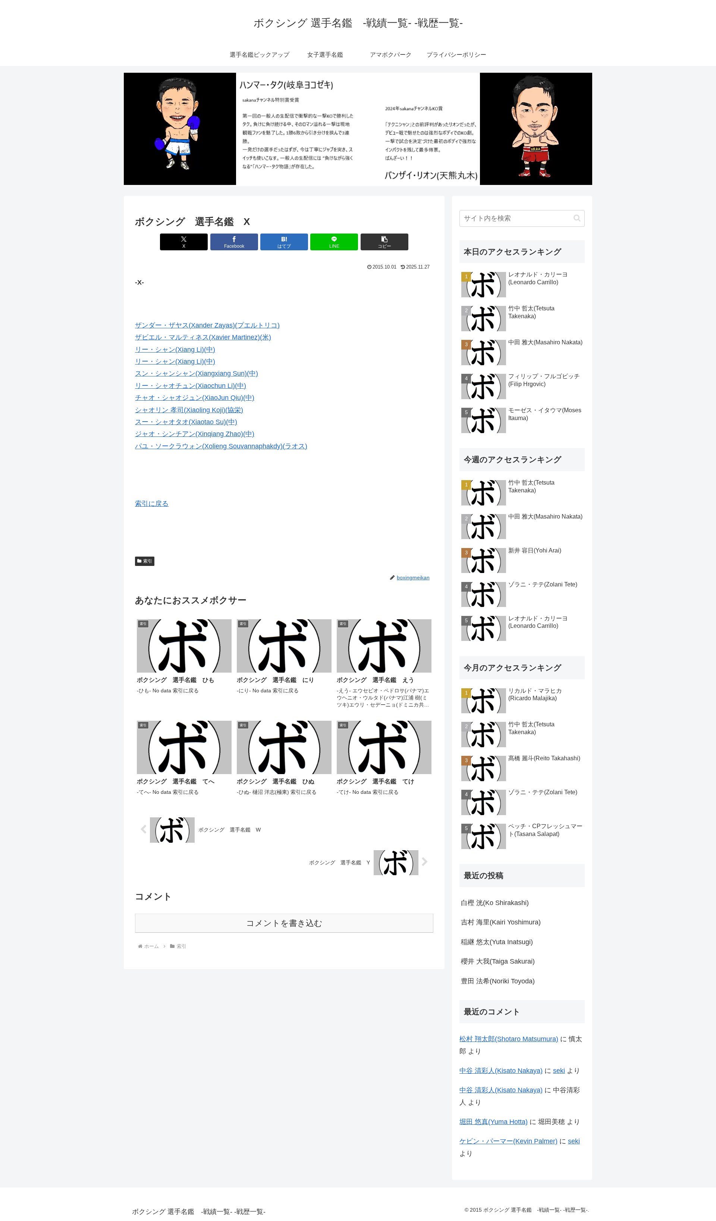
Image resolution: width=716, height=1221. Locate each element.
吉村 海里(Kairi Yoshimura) (501, 922)
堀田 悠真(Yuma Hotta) (493, 1121)
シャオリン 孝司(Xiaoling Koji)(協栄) (189, 410)
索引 (147, 561)
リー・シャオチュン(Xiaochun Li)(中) (190, 385)
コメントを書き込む (284, 923)
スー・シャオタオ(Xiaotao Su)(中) (186, 422)
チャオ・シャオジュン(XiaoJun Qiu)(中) (194, 397)
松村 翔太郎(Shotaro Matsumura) (508, 1039)
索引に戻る (152, 503)
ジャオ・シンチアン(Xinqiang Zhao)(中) (194, 434)
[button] (384, 242)
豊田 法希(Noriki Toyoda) (498, 981)
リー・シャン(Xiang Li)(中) (175, 349)
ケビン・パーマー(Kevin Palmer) (508, 1141)
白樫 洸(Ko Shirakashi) (495, 903)
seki (559, 1070)
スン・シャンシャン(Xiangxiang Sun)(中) (196, 373)
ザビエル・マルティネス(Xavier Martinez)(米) (203, 337)
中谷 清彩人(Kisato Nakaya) (501, 1070)
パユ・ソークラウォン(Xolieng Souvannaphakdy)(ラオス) (221, 446)
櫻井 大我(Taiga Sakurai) (498, 961)
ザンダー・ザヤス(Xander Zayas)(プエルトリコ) (207, 325)
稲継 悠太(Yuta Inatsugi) (497, 942)
